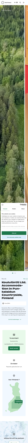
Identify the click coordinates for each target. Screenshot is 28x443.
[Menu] (23, 2)
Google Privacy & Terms (18, 228)
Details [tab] (14, 208)
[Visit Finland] (6, 2)
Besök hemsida (14, 348)
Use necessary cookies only (14, 237)
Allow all (14, 233)
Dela (24, 278)
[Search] (20, 2)
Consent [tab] (5, 208)
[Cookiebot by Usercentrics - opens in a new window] (20, 205)
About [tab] (23, 208)
